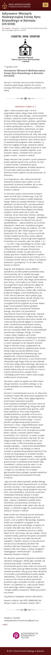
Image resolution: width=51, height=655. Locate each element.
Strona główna (6, 28)
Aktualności (15, 28)
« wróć (5, 624)
